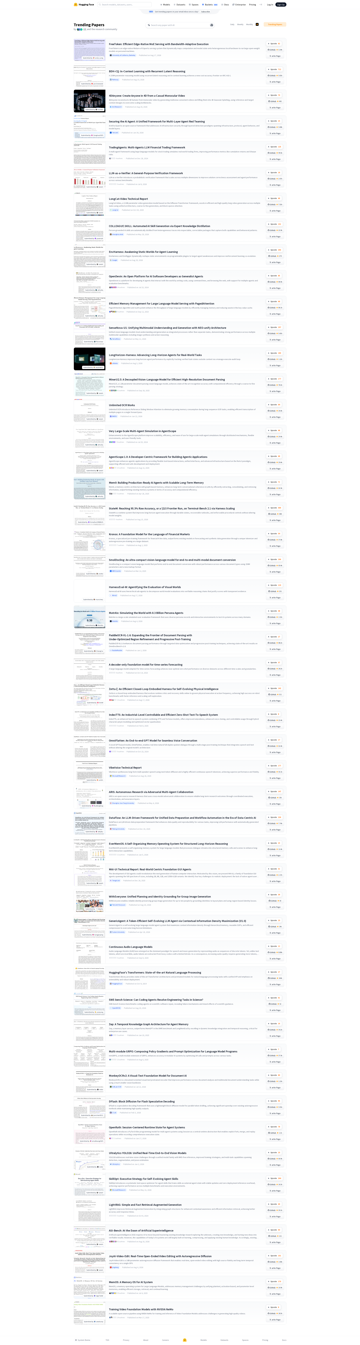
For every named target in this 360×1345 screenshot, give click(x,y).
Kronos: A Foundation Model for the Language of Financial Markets (149, 534)
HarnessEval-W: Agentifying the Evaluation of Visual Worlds (145, 587)
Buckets (211, 4)
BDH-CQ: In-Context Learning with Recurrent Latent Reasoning (147, 71)
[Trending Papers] (257, 24)
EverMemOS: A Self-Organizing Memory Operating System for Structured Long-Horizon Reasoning (168, 843)
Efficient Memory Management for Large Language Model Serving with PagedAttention (161, 303)
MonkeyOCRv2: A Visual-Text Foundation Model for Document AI (148, 1075)
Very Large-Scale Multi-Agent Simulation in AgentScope (142, 431)
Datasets (181, 4)
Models (166, 4)
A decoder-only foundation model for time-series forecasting (145, 664)
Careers (165, 1340)
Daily (232, 24)
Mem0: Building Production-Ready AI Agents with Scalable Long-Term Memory (156, 482)
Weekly (240, 24)
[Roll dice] (212, 25)
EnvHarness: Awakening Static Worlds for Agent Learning (143, 251)
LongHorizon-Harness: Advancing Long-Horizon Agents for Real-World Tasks (155, 355)
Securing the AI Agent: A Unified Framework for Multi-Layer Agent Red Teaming (157, 121)
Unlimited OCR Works (122, 405)
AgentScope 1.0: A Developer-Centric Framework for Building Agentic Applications (158, 457)
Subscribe (205, 11)
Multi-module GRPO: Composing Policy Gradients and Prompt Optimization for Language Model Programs (173, 1051)
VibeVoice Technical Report (125, 767)
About (145, 1340)
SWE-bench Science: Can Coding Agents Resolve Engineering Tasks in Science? (156, 999)
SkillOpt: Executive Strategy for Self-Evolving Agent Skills (143, 1178)
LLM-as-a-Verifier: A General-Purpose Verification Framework (146, 173)
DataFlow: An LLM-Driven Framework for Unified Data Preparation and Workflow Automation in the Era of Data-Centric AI (182, 817)
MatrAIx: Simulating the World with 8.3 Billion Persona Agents (146, 613)
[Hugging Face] (185, 1340)
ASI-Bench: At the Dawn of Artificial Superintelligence (141, 1230)
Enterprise (240, 4)
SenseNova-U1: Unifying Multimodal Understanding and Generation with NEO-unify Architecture (167, 327)
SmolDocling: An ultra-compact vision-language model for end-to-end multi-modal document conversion (172, 560)
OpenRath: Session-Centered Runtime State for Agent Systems (147, 1127)
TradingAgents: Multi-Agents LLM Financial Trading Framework (147, 147)
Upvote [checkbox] (275, 43)
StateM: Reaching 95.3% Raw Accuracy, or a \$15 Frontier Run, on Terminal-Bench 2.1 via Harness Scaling (172, 508)
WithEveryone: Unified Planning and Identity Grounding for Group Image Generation (160, 896)
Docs (226, 4)
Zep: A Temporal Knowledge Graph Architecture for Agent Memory (148, 1024)
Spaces (195, 4)
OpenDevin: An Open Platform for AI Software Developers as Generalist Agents (156, 276)
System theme (84, 1340)
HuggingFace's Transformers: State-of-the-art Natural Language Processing (155, 972)
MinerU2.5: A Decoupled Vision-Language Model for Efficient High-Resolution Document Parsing (167, 379)
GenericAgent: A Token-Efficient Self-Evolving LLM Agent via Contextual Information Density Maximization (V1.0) (177, 921)
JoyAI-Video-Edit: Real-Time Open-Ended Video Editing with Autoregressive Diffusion (160, 1256)
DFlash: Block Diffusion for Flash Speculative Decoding (142, 1101)
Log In (270, 4)
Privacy (126, 1340)
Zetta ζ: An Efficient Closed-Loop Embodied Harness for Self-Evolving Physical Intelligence (163, 689)
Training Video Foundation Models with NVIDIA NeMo (141, 1309)
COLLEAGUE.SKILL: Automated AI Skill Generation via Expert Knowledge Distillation (159, 226)
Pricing (252, 4)
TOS (107, 1340)
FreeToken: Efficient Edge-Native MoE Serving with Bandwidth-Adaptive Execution (159, 44)
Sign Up (281, 4)
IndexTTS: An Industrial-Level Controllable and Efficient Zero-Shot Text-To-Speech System (163, 714)
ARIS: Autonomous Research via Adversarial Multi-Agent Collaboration (151, 792)
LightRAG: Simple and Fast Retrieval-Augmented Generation (145, 1204)
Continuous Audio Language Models (130, 947)
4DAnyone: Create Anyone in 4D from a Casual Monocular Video (147, 95)
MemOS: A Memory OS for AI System (131, 1282)
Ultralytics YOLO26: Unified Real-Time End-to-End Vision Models (147, 1153)
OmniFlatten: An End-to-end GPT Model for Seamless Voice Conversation (153, 740)
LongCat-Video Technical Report (128, 199)
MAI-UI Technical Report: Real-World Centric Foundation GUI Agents (150, 869)
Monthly (249, 24)
